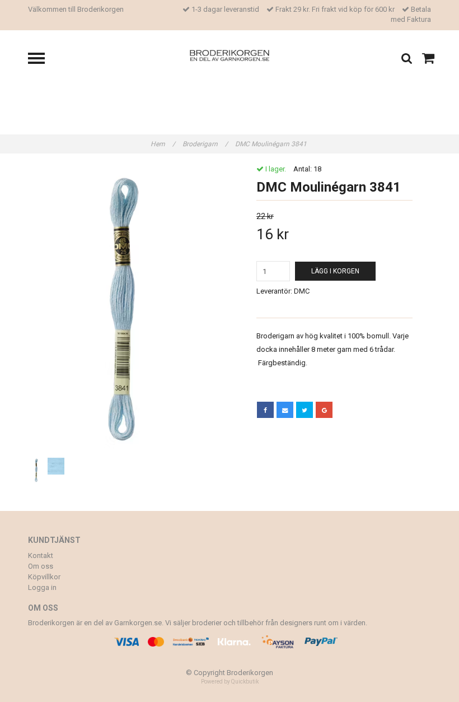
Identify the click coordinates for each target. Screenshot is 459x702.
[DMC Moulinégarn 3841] (124, 310)
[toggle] (42, 59)
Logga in (42, 587)
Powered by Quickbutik (230, 681)
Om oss (40, 566)
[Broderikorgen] (230, 54)
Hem (163, 144)
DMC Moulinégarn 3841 (271, 144)
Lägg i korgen (335, 271)
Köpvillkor (44, 577)
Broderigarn (205, 144)
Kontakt (40, 555)
